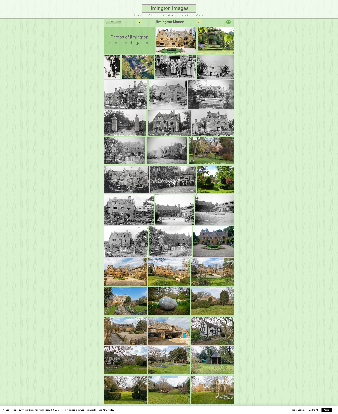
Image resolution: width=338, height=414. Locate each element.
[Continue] (139, 21)
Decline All (313, 409)
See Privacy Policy (106, 409)
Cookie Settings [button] (298, 409)
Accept (326, 409)
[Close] (334, 410)
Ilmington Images (169, 8)
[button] (169, 16)
